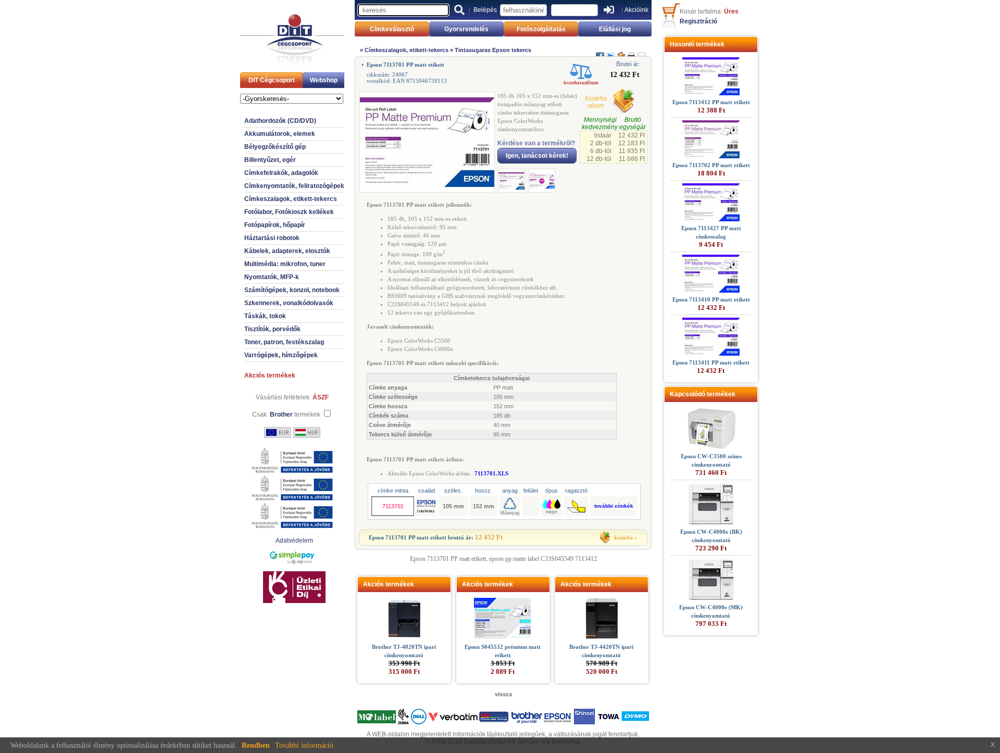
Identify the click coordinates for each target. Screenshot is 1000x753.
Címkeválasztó (392, 29)
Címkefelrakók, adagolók (281, 173)
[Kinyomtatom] (631, 51)
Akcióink (636, 10)
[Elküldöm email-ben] (641, 51)
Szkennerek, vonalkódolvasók (288, 303)
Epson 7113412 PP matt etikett (711, 102)
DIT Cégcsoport (271, 80)
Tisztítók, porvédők (272, 329)
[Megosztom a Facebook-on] (600, 51)
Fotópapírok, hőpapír (274, 225)
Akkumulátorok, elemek (279, 133)
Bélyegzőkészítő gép (275, 146)
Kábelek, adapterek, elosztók (287, 251)
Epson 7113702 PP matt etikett (711, 165)
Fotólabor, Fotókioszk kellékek (289, 212)
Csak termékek (286, 414)
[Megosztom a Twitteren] (610, 51)
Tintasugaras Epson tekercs (493, 50)
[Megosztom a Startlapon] (621, 51)
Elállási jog (615, 29)
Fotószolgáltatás (541, 29)
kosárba (623, 537)
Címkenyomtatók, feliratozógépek (294, 186)
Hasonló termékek (697, 44)
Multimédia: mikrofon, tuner (285, 264)
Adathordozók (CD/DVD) (280, 120)
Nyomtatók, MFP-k (271, 277)
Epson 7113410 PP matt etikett (711, 299)
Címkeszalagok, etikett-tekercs (290, 199)
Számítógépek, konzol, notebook (292, 290)
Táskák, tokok (265, 316)
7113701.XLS (491, 473)
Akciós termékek (269, 375)
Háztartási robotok (271, 238)
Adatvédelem (294, 540)
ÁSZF (320, 397)
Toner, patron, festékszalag (284, 342)
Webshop (324, 80)
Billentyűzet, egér (270, 160)
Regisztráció (698, 21)
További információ (304, 745)
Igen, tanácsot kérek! (537, 155)
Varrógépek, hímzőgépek (281, 355)
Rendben (256, 745)
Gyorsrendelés (466, 29)
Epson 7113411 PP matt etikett (710, 362)
